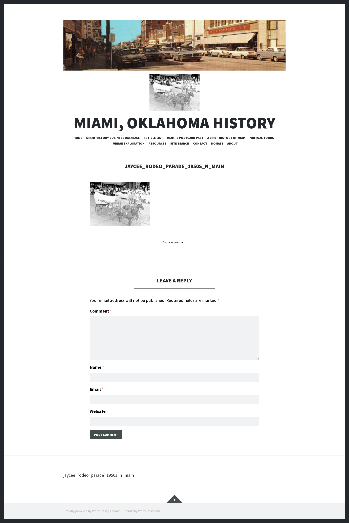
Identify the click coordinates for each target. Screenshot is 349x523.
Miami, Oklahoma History (174, 123)
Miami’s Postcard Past (185, 138)
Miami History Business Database (113, 138)
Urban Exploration (129, 143)
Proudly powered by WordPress (85, 511)
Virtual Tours (262, 138)
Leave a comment (174, 242)
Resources (157, 143)
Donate (217, 143)
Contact (200, 143)
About (232, 143)
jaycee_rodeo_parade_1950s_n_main (98, 475)
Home (78, 138)
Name (97, 367)
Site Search (179, 143)
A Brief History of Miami (226, 138)
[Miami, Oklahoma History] (174, 45)
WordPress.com (149, 511)
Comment (101, 311)
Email (96, 389)
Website (98, 411)
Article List (153, 138)
